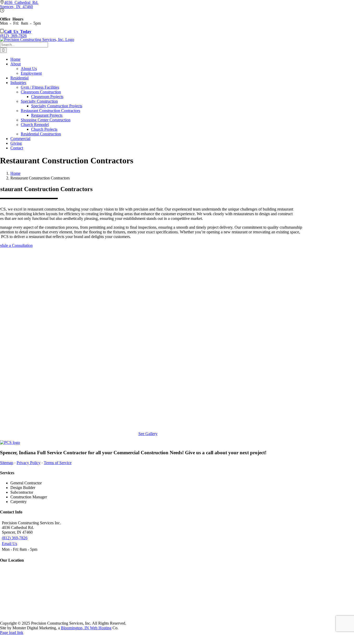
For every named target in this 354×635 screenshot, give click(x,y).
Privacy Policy (28, 462)
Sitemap (6, 462)
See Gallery (148, 433)
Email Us (9, 543)
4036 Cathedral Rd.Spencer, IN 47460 (19, 4)
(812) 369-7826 (14, 538)
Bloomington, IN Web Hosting (86, 628)
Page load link (11, 632)
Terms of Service (58, 462)
